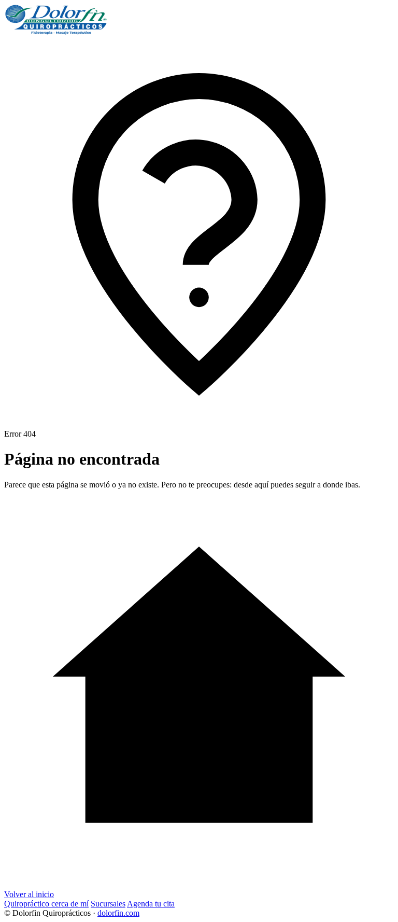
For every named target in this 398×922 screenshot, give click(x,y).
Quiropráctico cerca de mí (46, 903)
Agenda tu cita (151, 903)
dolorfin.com (118, 913)
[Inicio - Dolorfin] (56, 32)
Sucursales (108, 903)
